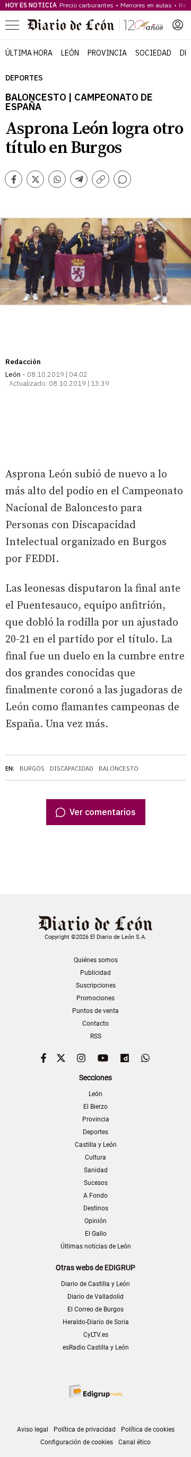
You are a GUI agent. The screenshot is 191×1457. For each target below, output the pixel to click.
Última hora (29, 53)
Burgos (32, 768)
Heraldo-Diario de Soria (96, 1322)
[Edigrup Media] (95, 1391)
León (70, 53)
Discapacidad (71, 768)
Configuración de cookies (76, 1442)
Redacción (23, 361)
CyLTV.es (95, 1334)
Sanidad (96, 1170)
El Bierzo (95, 1106)
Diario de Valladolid (95, 1296)
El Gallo (96, 1233)
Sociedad (153, 53)
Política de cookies (148, 1429)
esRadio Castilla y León (96, 1347)
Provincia (107, 53)
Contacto (95, 1023)
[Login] (178, 25)
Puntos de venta (95, 1011)
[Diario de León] (95, 25)
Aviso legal (32, 1429)
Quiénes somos (96, 960)
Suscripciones (96, 985)
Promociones (95, 998)
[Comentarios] (122, 179)
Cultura (95, 1157)
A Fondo (95, 1195)
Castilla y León (96, 1144)
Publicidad (95, 972)
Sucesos (96, 1183)
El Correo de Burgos (95, 1309)
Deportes (24, 78)
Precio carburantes (86, 5)
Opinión (95, 1221)
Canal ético (134, 1442)
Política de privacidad (85, 1429)
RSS (95, 1036)
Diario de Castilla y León (95, 1284)
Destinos (95, 1208)
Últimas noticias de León (95, 1246)
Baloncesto (118, 768)
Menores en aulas (146, 5)
